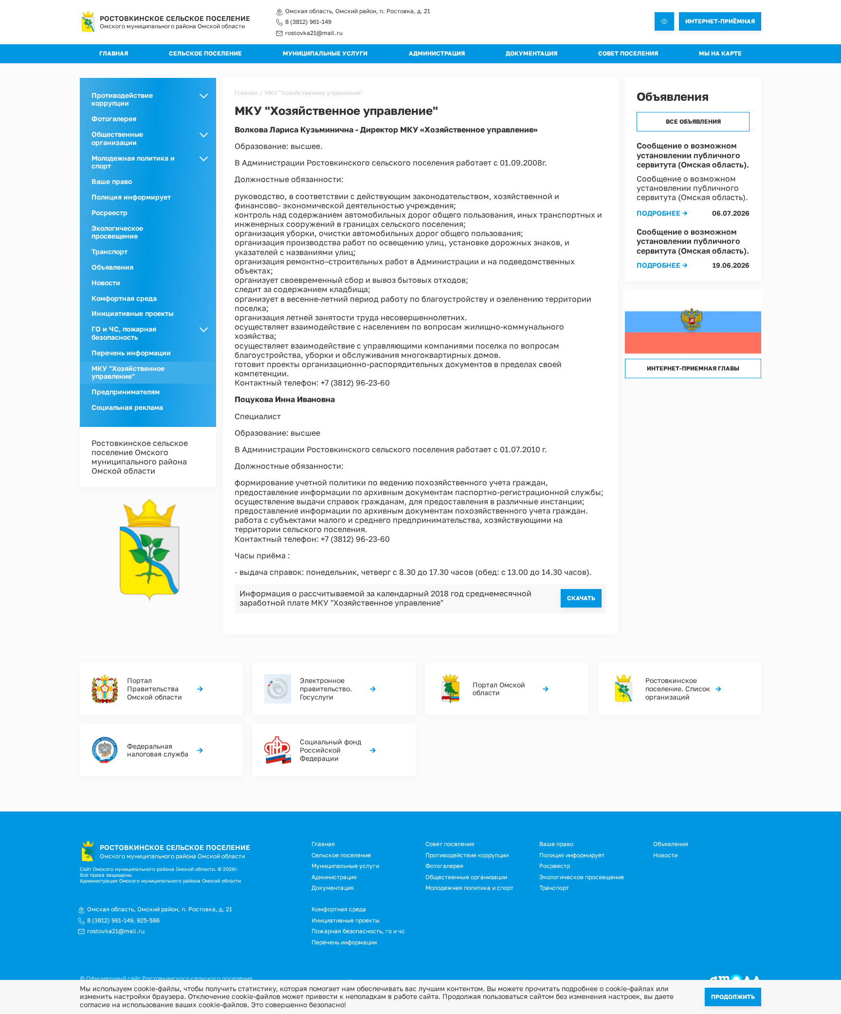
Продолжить (733, 996)
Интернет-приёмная (720, 21)
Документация (531, 53)
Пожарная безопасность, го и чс (358, 931)
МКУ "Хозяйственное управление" (128, 372)
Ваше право (111, 181)
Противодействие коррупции (467, 855)
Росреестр (109, 212)
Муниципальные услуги (325, 53)
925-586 (148, 920)
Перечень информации (131, 353)
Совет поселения (628, 53)
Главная (113, 53)
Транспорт (109, 251)
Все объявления (693, 121)
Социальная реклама (127, 407)
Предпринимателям (125, 391)
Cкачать (581, 598)
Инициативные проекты (132, 313)
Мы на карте (720, 53)
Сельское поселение (205, 53)
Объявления (112, 267)
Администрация (437, 53)
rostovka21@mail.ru (314, 33)
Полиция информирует (131, 197)
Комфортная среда (124, 298)
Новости (105, 282)
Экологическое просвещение (117, 232)
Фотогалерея (113, 118)
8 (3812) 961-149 (308, 21)
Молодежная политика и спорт (469, 887)
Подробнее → (662, 213)
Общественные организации (466, 877)
